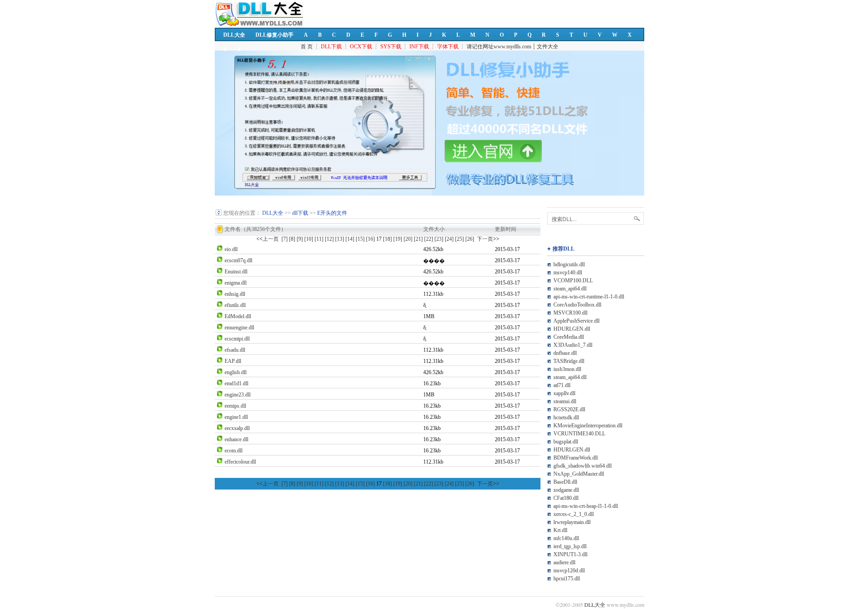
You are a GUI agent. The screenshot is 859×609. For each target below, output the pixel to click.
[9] (300, 239)
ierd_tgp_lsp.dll (570, 546)
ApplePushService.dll (576, 321)
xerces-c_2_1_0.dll (573, 514)
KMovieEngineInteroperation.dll (587, 425)
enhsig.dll (235, 294)
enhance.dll (236, 439)
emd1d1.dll (236, 383)
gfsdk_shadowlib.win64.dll (582, 466)
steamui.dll (564, 401)
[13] (339, 239)
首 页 (307, 46)
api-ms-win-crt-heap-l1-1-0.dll (585, 506)
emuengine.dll (239, 327)
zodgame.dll (566, 490)
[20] (408, 239)
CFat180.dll (565, 498)
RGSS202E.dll (569, 409)
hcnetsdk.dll (566, 417)
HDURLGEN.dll (571, 329)
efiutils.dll (235, 305)
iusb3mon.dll (567, 369)
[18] (387, 239)
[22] (428, 239)
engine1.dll (236, 417)
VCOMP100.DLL (573, 280)
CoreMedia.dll (568, 337)
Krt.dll (560, 530)
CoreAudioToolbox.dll (577, 305)
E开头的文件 (332, 213)
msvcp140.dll (567, 272)
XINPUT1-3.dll (570, 554)
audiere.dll (564, 562)
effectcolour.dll (240, 462)
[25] (459, 239)
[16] (370, 239)
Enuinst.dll (236, 271)
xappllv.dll (564, 393)
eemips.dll (235, 406)
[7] (284, 239)
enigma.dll (236, 283)
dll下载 (300, 213)
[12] (329, 239)
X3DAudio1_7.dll (572, 345)
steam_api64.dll (570, 288)
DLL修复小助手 (274, 35)
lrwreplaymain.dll (572, 522)
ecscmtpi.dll (237, 339)
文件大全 (547, 46)
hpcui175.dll (566, 578)
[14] (349, 239)
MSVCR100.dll (570, 313)
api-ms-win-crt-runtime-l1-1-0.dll (588, 297)
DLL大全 (234, 35)
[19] (397, 239)
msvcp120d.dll (569, 570)
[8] (292, 239)
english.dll (236, 372)
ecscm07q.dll (238, 260)
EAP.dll (233, 361)
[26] (469, 239)
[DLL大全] (219, 214)
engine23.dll (238, 395)
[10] (308, 239)
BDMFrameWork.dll (575, 458)
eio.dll (231, 249)
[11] (319, 239)
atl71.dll (561, 385)
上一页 (267, 239)
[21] (418, 239)
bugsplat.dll (565, 442)
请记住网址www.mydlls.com (499, 46)
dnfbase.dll (565, 353)
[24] (449, 239)
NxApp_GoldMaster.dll (578, 474)
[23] (438, 239)
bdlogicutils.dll (569, 264)
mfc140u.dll (566, 538)
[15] (360, 239)
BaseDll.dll (565, 482)
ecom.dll (233, 450)
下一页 (488, 239)
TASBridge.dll (568, 361)
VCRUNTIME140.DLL (579, 433)
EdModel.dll (238, 316)
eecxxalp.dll (237, 428)
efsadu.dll (235, 350)
